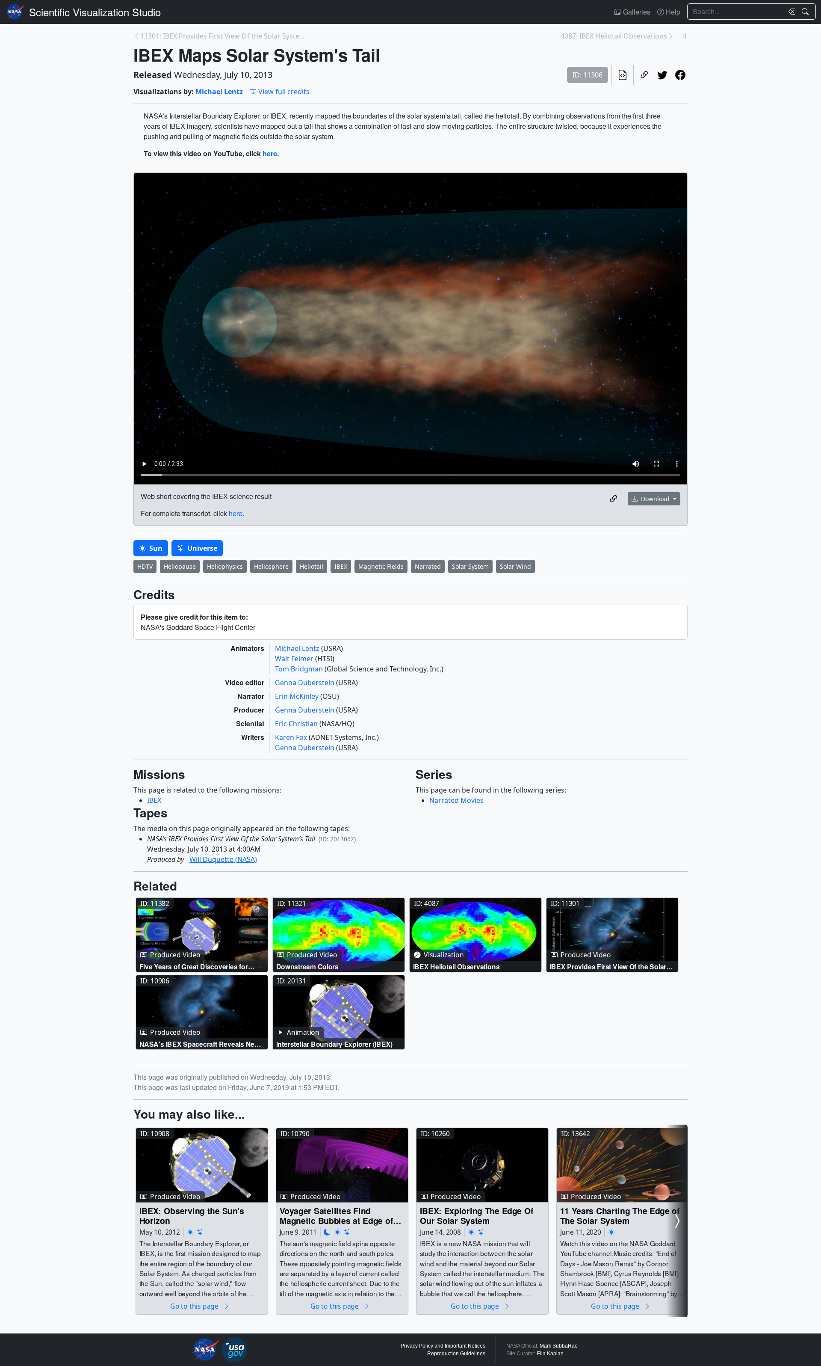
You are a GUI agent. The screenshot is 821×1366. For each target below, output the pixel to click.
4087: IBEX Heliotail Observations (614, 36)
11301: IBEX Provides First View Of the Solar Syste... (222, 36)
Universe (201, 548)
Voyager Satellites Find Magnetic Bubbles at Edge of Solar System (336, 1216)
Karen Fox (292, 737)
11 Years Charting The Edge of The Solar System (620, 1216)
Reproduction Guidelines (456, 1354)
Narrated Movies (456, 800)
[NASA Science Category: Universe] (200, 1232)
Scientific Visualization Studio (95, 11)
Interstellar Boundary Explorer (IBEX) (334, 1044)
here (270, 153)
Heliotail (311, 566)
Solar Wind (515, 566)
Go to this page (195, 1305)
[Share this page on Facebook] (680, 75)
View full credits (284, 91)
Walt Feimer (295, 658)
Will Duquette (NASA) (223, 859)
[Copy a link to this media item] (613, 499)
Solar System (470, 566)
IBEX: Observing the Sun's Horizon (191, 1216)
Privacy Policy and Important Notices (443, 1346)
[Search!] (806, 11)
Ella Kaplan (550, 1354)
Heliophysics (225, 566)
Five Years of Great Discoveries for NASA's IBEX (193, 966)
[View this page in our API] (622, 75)
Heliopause (180, 566)
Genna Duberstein (305, 682)
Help (672, 12)
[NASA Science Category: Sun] (190, 1232)
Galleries (635, 12)
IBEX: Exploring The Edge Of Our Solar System (477, 1216)
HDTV (145, 566)
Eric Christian (297, 723)
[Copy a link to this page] (644, 75)
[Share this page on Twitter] (662, 75)
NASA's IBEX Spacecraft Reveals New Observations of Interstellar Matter (199, 1044)
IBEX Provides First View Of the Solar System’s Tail (608, 966)
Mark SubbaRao (559, 1346)
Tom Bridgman (300, 669)
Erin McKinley (297, 696)
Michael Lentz (219, 91)
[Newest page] (684, 36)
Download (655, 499)
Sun (155, 548)
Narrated (428, 566)
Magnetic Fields (381, 566)
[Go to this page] (202, 935)
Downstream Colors (307, 966)
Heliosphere (271, 566)
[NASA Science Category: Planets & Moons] (327, 1232)
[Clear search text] (790, 11)
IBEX (340, 566)
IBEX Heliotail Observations (456, 966)
